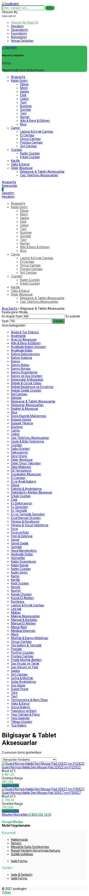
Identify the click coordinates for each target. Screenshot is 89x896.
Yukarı (6, 892)
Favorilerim (19, 33)
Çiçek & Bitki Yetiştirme (27, 441)
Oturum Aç (19, 22)
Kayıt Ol (32, 22)
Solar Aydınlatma (23, 681)
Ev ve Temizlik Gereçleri (28, 514)
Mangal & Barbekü (24, 620)
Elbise (15, 485)
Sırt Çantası (19, 674)
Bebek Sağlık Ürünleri (26, 390)
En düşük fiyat (12, 316)
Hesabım (17, 26)
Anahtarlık (18, 336)
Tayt (14, 696)
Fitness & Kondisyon (25, 521)
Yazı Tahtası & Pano (25, 714)
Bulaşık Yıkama (22, 423)
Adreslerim (19, 37)
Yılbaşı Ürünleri (21, 722)
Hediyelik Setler (22, 554)
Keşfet (16, 590)
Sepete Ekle (10, 785)
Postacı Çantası (22, 656)
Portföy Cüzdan (22, 652)
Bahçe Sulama (21, 357)
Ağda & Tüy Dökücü (25, 332)
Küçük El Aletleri (22, 598)
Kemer (16, 587)
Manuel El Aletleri (23, 623)
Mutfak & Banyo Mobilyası (29, 638)
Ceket (15, 434)
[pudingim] (10, 3)
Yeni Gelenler (20, 718)
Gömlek (16, 547)
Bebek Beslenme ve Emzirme (32, 387)
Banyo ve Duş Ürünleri (26, 376)
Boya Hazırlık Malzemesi (28, 416)
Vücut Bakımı (20, 707)
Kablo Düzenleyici (23, 561)
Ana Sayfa (9, 308)
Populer (16, 649)
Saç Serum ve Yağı (24, 667)
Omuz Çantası (21, 641)
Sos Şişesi (18, 685)
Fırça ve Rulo (20, 532)
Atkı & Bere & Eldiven (26, 343)
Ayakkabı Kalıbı (21, 350)
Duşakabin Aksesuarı (26, 474)
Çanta (15, 430)
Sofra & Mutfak (22, 678)
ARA (50, 8)
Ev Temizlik (19, 510)
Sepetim (9, 47)
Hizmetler (18, 558)
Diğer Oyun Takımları (26, 463)
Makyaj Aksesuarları (25, 616)
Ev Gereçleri (19, 507)
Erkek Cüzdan (21, 496)
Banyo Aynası (21, 368)
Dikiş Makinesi (21, 467)
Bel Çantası (19, 394)
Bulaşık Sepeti (21, 419)
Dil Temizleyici (21, 470)
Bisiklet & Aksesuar (24, 408)
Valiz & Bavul (20, 703)
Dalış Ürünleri (20, 449)
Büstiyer (17, 427)
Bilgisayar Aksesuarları (27, 405)
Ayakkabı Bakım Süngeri (28, 347)
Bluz (14, 412)
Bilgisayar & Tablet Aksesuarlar (33, 401)
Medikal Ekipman (23, 631)
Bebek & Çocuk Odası (26, 383)
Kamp (15, 576)
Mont (14, 634)
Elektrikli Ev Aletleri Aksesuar (31, 492)
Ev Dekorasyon (21, 503)
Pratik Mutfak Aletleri (26, 660)
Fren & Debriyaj (21, 536)
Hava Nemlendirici (24, 550)
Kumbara (17, 601)
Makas (16, 612)
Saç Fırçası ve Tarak (25, 663)
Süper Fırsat (19, 689)
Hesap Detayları (22, 41)
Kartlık (15, 580)
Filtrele (58, 321)
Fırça (14, 529)
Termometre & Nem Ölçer (29, 700)
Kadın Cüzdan (21, 569)
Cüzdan (16, 445)
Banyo (15, 361)
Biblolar (16, 398)
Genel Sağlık (20, 543)
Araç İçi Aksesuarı (24, 339)
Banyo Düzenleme (24, 372)
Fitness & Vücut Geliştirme (29, 525)
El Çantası (18, 478)
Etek (14, 499)
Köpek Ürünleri (21, 594)
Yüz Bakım (18, 725)
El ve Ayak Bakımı (23, 481)
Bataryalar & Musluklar (27, 379)
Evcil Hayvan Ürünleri (26, 518)
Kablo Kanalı (19, 565)
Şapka (15, 671)
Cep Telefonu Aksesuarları (30, 438)
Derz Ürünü (19, 456)
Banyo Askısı (20, 365)
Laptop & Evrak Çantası (27, 605)
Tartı (14, 692)
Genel (15, 540)
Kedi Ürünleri (20, 583)
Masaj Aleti (19, 627)
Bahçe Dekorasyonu (25, 354)
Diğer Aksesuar (22, 459)
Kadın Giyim (19, 572)
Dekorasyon (19, 452)
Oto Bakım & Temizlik (26, 645)
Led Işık (16, 609)
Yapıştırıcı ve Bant (24, 711)
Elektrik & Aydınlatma (26, 489)
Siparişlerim (19, 30)
